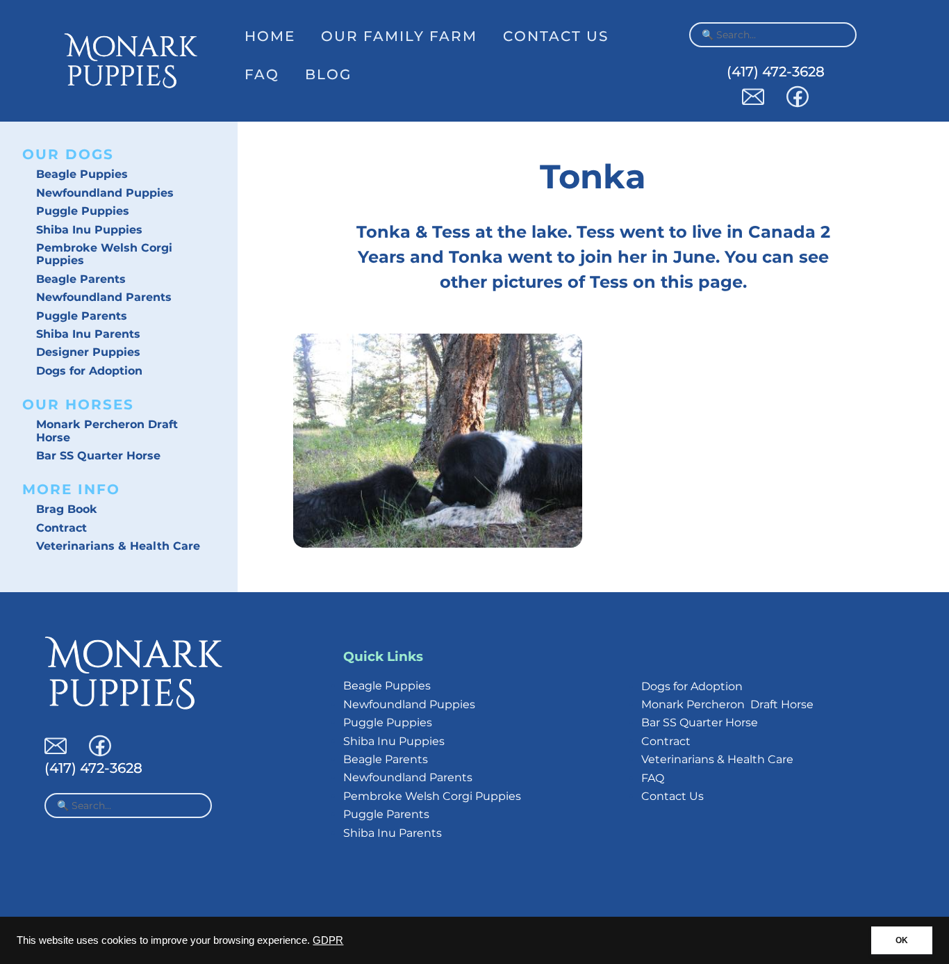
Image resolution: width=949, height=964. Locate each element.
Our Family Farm (399, 36)
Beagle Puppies (82, 174)
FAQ (262, 74)
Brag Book (66, 509)
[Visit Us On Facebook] (797, 104)
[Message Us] (753, 104)
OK (902, 940)
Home (270, 36)
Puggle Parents (81, 315)
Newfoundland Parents (104, 297)
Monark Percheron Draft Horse (107, 430)
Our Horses (78, 404)
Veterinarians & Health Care (118, 546)
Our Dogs (68, 154)
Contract (61, 527)
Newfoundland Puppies (105, 192)
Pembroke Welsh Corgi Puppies (104, 254)
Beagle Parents (81, 279)
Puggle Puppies (82, 211)
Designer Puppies (88, 352)
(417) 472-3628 (776, 71)
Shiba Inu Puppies (89, 229)
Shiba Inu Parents (88, 334)
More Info (71, 489)
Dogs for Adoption (89, 370)
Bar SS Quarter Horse (98, 455)
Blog (328, 74)
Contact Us (556, 36)
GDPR (328, 940)
